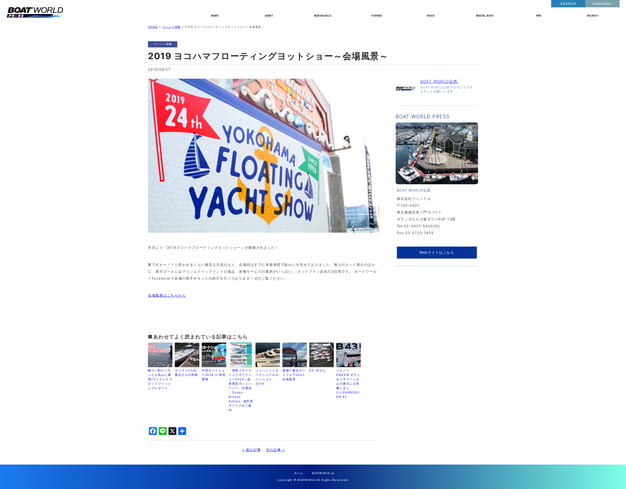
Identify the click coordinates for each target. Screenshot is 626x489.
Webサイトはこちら (436, 252)
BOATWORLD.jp (323, 473)
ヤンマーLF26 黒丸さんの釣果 (186, 373)
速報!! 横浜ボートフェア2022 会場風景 (294, 375)
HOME (153, 27)
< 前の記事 (251, 450)
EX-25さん (317, 370)
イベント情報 (171, 27)
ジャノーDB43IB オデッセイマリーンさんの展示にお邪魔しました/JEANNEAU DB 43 (348, 384)
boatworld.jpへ (602, 3)
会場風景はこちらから (167, 295)
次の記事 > (275, 450)
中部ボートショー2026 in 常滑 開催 (214, 375)
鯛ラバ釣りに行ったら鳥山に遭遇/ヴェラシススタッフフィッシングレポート (160, 379)
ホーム (298, 473)
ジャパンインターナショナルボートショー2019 (267, 377)
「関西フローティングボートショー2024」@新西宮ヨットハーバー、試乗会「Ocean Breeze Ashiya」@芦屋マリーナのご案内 (241, 390)
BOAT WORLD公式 (439, 81)
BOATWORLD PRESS (100, 12)
